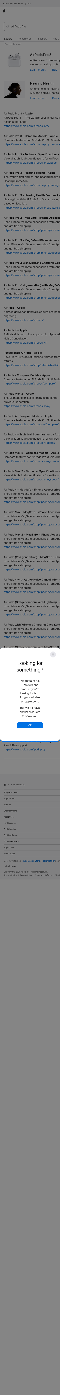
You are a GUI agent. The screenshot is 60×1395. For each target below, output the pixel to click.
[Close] (53, 654)
